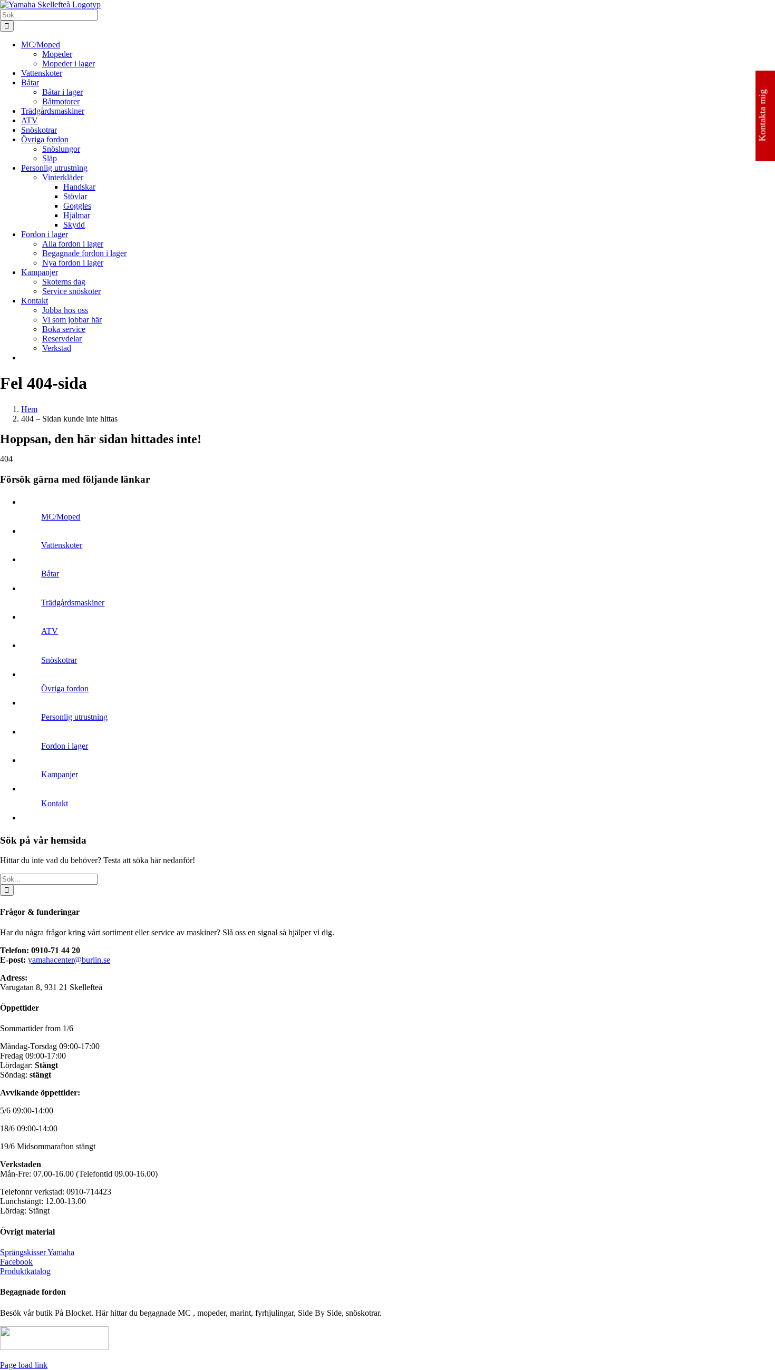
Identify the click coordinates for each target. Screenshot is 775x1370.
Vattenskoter (61, 545)
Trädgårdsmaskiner (72, 602)
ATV (49, 631)
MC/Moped (60, 516)
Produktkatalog (25, 1271)
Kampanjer (59, 774)
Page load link (23, 1365)
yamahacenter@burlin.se (69, 959)
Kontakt (54, 803)
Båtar (50, 573)
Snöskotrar (59, 659)
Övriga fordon (65, 688)
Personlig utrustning (74, 716)
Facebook (16, 1261)
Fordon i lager (64, 745)
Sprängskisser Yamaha (37, 1252)
